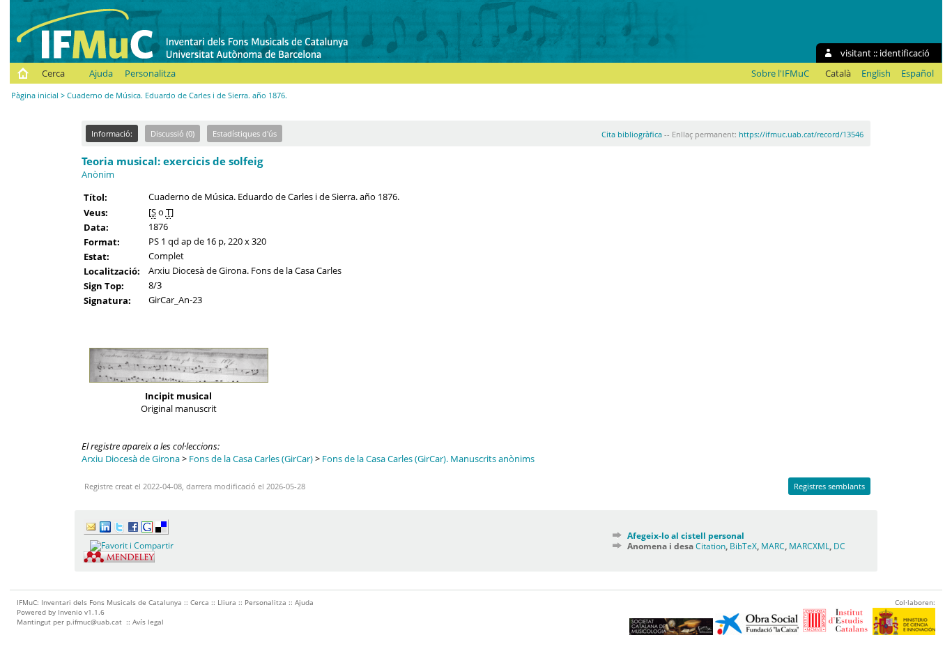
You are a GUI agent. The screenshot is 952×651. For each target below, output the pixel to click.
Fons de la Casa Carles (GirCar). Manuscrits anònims (428, 458)
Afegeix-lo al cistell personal (685, 535)
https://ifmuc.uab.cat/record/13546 (801, 134)
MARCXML (809, 546)
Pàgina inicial (35, 95)
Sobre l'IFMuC (780, 73)
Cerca (53, 73)
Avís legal (148, 622)
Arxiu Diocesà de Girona (131, 458)
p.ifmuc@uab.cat (94, 622)
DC (839, 546)
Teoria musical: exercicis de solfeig (172, 161)
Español (917, 73)
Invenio (70, 612)
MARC (773, 546)
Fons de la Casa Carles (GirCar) (251, 458)
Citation (710, 546)
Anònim (98, 174)
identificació (905, 53)
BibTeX (743, 546)
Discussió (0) (172, 133)
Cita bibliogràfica (631, 134)
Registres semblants (829, 486)
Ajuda (101, 73)
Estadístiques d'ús (245, 133)
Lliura (226, 602)
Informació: (111, 133)
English (876, 73)
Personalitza (150, 73)
